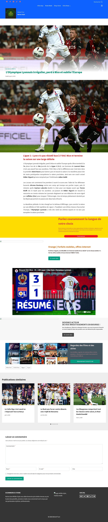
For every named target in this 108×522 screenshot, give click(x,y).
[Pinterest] (20, 1)
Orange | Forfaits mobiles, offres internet (69, 246)
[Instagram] (13, 1)
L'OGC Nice (16, 367)
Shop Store (57, 6)
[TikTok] (16, 1)
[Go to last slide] (4, 403)
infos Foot (8, 367)
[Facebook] (6, 1)
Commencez (81, 236)
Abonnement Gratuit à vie (85, 361)
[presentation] (18, 394)
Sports (14, 69)
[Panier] (102, 6)
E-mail (41, 469)
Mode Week (48, 6)
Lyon (28, 367)
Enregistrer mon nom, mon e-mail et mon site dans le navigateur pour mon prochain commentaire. (34, 473)
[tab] (50, 424)
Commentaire (10, 446)
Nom (8, 469)
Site (73, 469)
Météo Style (17, 496)
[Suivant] (103, 403)
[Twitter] (10, 1)
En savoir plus (54, 258)
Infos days (40, 6)
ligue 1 (23, 367)
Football (8, 69)
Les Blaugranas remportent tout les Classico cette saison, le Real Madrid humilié (88, 411)
